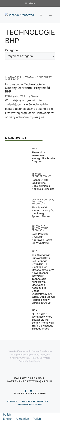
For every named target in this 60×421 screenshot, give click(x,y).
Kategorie (11, 50)
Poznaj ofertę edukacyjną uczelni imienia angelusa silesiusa (43, 184)
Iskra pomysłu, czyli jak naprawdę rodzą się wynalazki (42, 238)
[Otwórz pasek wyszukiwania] (41, 15)
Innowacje (12, 77)
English (8, 418)
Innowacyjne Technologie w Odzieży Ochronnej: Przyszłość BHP (27, 88)
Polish (7, 414)
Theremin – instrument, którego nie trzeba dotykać (43, 157)
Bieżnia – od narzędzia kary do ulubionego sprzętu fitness (43, 212)
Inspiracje (12, 79)
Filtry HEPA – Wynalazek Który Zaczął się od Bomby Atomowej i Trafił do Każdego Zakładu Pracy (43, 321)
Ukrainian (23, 418)
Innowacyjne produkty (36, 77)
